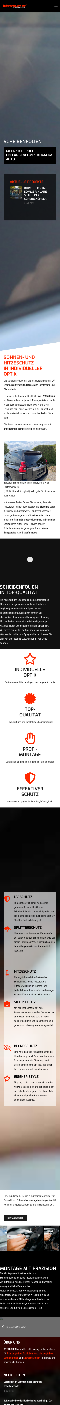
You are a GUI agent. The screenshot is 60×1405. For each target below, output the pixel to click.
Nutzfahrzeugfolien (43, 1353)
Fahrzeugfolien (14, 1353)
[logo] (15, 6)
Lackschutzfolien (31, 1357)
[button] (56, 6)
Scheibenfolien (11, 1357)
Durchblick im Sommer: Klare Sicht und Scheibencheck (35, 193)
